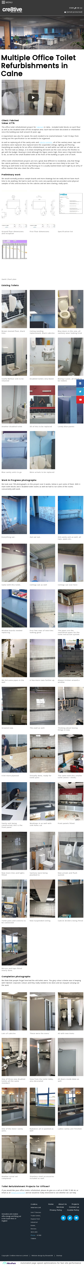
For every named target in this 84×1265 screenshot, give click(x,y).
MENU (9, 2)
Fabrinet (40, 127)
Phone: (33, 1235)
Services (60, 1207)
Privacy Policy (56, 1210)
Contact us (74, 1207)
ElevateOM (49, 1255)
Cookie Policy (73, 1210)
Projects (75, 1204)
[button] (4, 2)
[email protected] (18, 1193)
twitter (70, 1216)
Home (50, 1204)
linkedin (63, 1216)
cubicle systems (45, 142)
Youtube (76, 1216)
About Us (63, 1204)
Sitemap (59, 1255)
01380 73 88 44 (75, 8)
